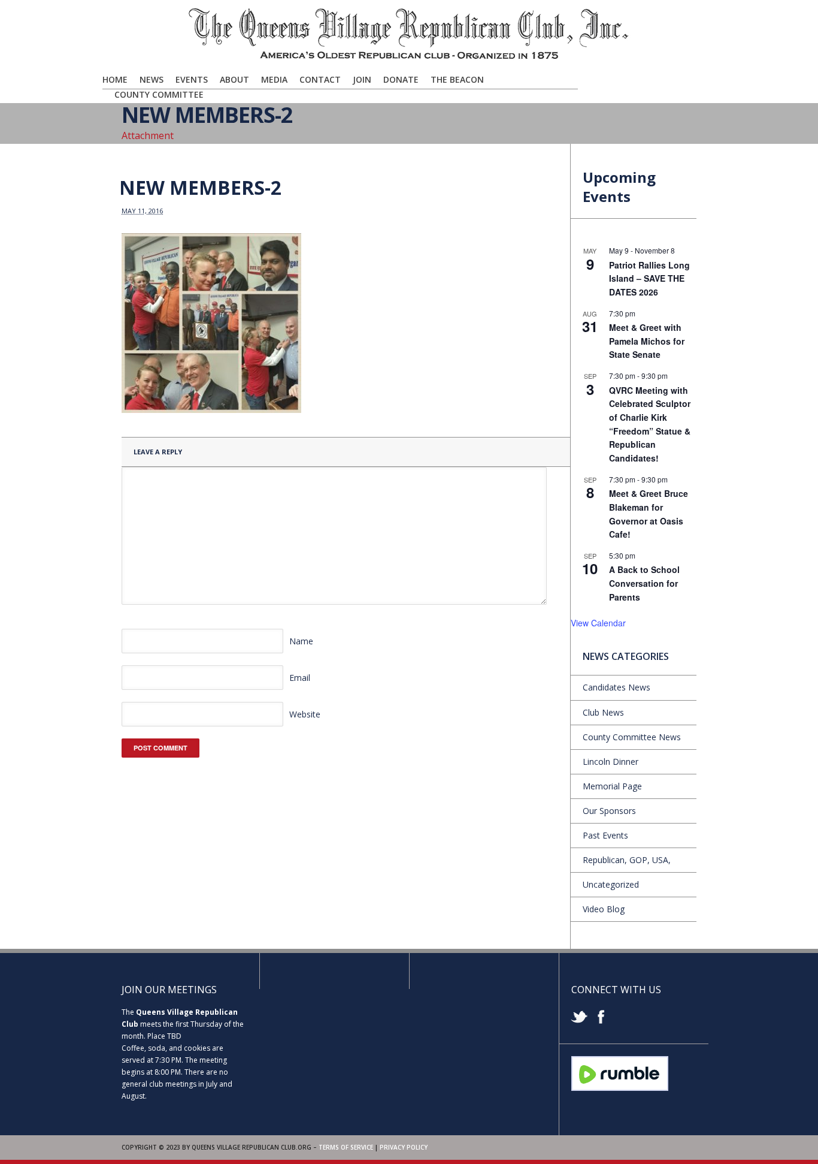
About (234, 79)
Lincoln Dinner (610, 761)
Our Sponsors (609, 810)
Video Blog (604, 909)
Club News (603, 712)
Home (115, 79)
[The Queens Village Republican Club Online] (409, 58)
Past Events (605, 835)
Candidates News (616, 687)
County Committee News (632, 737)
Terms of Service (346, 1147)
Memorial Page (612, 786)
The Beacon (457, 79)
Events (191, 79)
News (151, 79)
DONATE (401, 79)
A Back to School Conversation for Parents (644, 582)
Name (301, 641)
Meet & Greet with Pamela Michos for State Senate (646, 340)
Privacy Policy (404, 1147)
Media (274, 79)
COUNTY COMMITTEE (159, 94)
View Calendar (598, 623)
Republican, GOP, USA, (627, 860)
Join (362, 79)
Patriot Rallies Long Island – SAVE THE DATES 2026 (649, 278)
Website (304, 714)
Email (299, 677)
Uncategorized (611, 884)
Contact (320, 79)
